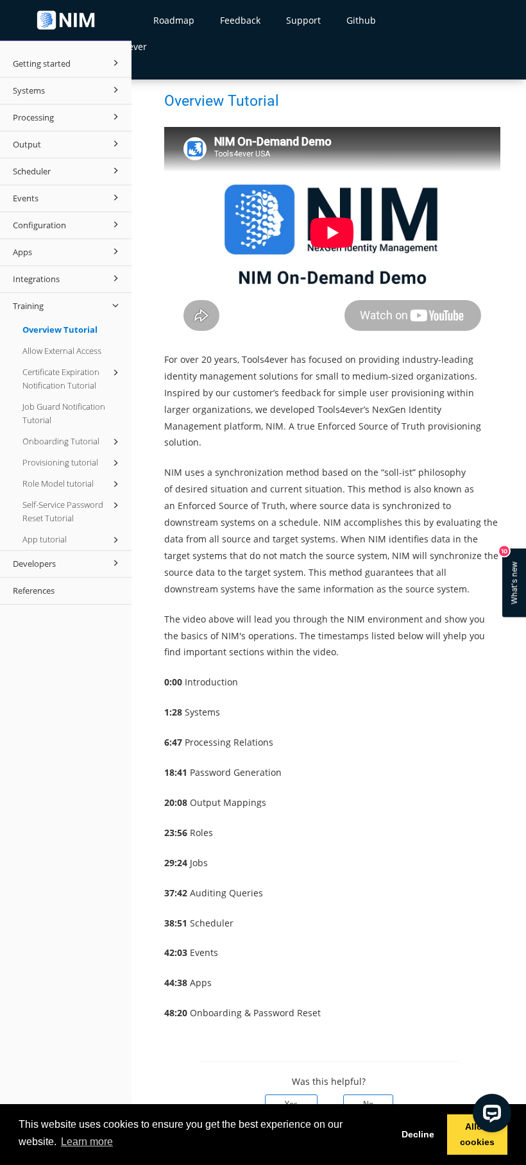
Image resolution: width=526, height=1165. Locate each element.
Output (27, 144)
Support (303, 20)
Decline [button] (418, 1134)
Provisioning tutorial (60, 462)
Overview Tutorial (60, 329)
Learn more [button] (87, 1141)
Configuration (39, 225)
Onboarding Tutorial (60, 441)
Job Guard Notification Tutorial (63, 413)
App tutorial (44, 539)
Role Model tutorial (58, 483)
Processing (33, 117)
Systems (29, 90)
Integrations (36, 279)
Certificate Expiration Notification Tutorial (60, 378)
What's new (510, 576)
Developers (34, 563)
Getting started (42, 63)
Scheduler (32, 171)
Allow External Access (61, 350)
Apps (22, 252)
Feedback (240, 20)
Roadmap (173, 20)
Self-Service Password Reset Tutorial (62, 511)
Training (28, 306)
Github (361, 20)
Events (25, 198)
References (34, 590)
